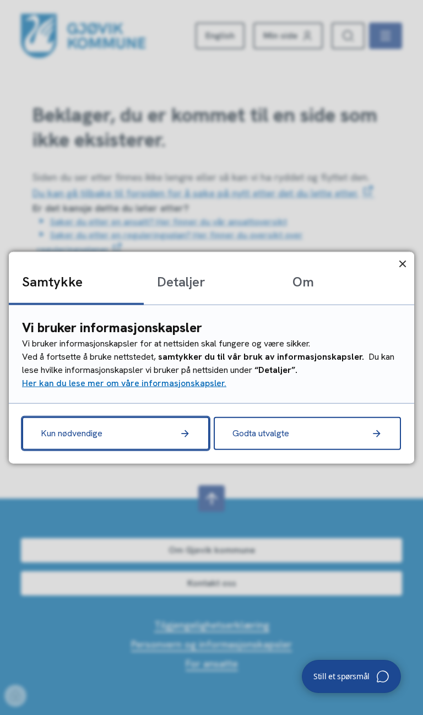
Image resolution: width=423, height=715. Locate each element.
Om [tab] (303, 281)
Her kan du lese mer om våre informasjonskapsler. (124, 382)
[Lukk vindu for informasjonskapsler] (402, 263)
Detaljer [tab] (181, 281)
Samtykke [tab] (52, 281)
